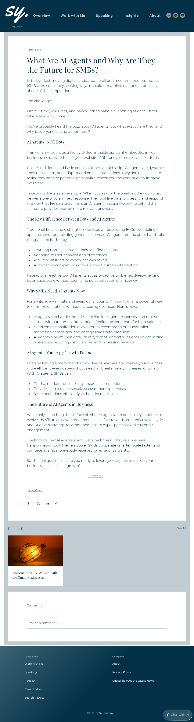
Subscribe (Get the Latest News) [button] (133, 680)
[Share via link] (56, 503)
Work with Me (34, 663)
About (116, 663)
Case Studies (33, 689)
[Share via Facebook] (29, 503)
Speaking (31, 672)
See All (181, 528)
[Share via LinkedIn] (47, 503)
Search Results (34, 697)
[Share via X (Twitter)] (38, 503)
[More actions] (165, 50)
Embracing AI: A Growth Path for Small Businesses (35, 575)
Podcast (30, 680)
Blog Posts (35, 490)
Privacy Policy (121, 672)
